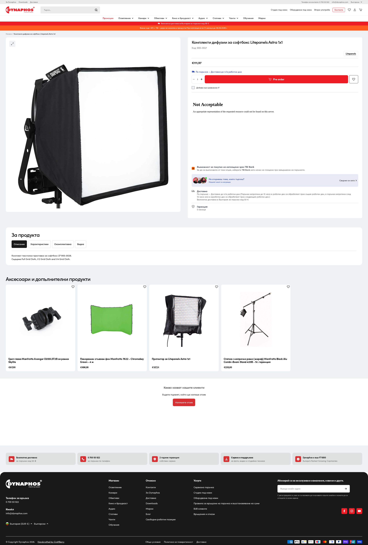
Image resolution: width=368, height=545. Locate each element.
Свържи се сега (347, 180)
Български (355, 2)
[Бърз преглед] (70, 291)
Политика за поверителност (178, 541)
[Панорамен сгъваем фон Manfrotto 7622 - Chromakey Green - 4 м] (112, 319)
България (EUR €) (19, 523)
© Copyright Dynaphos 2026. (20, 541)
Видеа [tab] (80, 244)
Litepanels (351, 53)
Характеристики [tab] (39, 244)
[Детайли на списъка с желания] (349, 9)
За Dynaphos (11, 2)
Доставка (34, 2)
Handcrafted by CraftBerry (51, 541)
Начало (9, 34)
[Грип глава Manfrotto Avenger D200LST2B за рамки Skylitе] (40, 319)
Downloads (23, 2)
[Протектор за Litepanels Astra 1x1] (183, 319)
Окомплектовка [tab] (62, 244)
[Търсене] (96, 10)
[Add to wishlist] (353, 79)
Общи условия (153, 541)
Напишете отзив (184, 402)
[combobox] (70, 10)
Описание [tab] (19, 244)
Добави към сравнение (206, 88)
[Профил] (355, 10)
